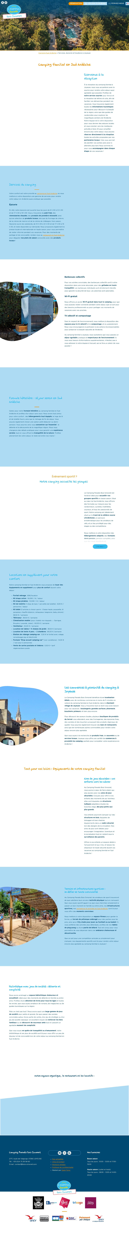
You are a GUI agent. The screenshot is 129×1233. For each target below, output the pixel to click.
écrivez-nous (117, 3)
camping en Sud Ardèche (47, 193)
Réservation (76, 3)
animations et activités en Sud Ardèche (92, 908)
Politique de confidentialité (62, 1167)
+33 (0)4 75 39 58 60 (96, 3)
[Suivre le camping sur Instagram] (5, 2)
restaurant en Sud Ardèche (53, 235)
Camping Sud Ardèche (47, 53)
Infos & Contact (58, 1162)
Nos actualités (57, 1159)
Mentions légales (59, 1165)
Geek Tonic (66, 1170)
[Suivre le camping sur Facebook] (2, 2)
